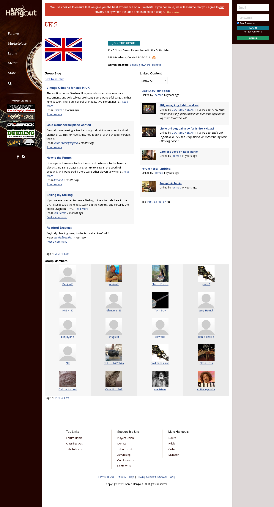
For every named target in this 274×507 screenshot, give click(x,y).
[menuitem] (21, 33)
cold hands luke (160, 363)
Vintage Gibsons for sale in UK (68, 87)
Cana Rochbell (113, 389)
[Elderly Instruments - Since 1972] (21, 116)
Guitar (172, 449)
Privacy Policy (125, 476)
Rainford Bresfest (59, 227)
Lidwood (160, 336)
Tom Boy (160, 310)
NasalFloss (206, 363)
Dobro (172, 438)
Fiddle (171, 443)
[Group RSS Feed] (153, 57)
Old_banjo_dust (68, 389)
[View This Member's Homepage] (68, 273)
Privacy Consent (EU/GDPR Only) (156, 476)
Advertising (123, 454)
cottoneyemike (206, 389)
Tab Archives (74, 449)
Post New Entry (54, 79)
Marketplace (17, 43)
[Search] (7, 83)
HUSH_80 (67, 310)
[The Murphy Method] (21, 108)
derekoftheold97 (63, 237)
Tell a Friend (124, 449)
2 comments (54, 114)
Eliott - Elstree (160, 284)
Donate (121, 443)
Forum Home (74, 438)
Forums (13, 33)
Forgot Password (253, 31)
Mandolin (173, 454)
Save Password (247, 23)
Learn (12, 53)
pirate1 (206, 284)
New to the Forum (59, 157)
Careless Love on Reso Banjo (179, 151)
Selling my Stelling (60, 195)
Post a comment (57, 217)
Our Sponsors (125, 460)
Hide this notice (172, 12)
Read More (81, 208)
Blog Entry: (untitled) (156, 91)
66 (159, 201)
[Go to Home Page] (21, 11)
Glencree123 (114, 310)
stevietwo (160, 389)
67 (164, 201)
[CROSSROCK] (21, 125)
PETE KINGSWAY (114, 363)
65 (155, 201)
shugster (114, 336)
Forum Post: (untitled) (156, 168)
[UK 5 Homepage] (63, 49)
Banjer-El (67, 284)
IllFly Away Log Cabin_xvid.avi (179, 105)
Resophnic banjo (171, 183)
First (149, 201)
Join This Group (124, 43)
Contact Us (124, 466)
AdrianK (58, 180)
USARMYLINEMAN (183, 109)
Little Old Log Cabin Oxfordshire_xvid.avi (187, 128)
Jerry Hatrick (206, 310)
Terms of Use (106, 476)
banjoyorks (68, 336)
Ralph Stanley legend (65, 143)
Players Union (125, 438)
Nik (68, 363)
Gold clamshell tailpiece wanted (69, 125)
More (12, 73)
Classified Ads (74, 443)
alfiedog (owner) (140, 64)
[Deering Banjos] (21, 134)
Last (66, 253)
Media (13, 63)
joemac (158, 95)
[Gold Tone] (21, 142)
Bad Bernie (59, 213)
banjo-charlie (206, 336)
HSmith (156, 64)
